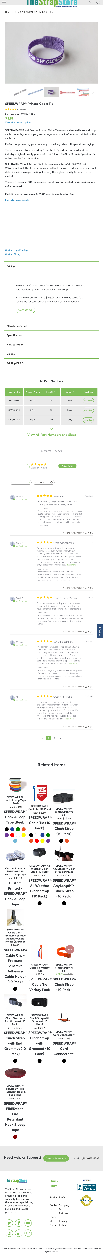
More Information (17, 325)
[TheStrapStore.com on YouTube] (28, 1223)
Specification (14, 335)
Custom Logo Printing (16, 250)
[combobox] (21, 482)
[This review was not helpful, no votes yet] (90, 532)
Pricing (11, 266)
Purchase (88, 392)
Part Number (14, 392)
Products (54, 1197)
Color (69, 392)
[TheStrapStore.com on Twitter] (9, 1223)
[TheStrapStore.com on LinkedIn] (19, 1233)
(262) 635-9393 (90, 1158)
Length (40, 209)
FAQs (62, 1197)
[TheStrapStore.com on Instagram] (9, 1233)
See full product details (17, 200)
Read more (71, 565)
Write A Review (67, 466)
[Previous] (10, 92)
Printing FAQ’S (15, 363)
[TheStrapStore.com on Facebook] (19, 1223)
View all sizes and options (18, 122)
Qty (7, 229)
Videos (11, 353)
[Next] (93, 92)
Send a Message (56, 1158)
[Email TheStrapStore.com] (28, 1233)
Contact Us (25, 309)
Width (8, 209)
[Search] (91, 2)
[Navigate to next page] (60, 738)
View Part (88, 400)
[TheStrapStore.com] (51, 2)
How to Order (15, 344)
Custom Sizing (12, 254)
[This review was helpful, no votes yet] (86, 532)
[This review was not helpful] (90, 686)
